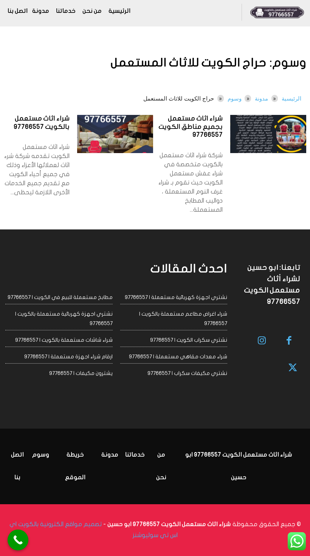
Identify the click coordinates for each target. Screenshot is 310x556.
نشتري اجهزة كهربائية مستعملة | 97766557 (176, 297)
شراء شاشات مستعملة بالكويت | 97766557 (64, 340)
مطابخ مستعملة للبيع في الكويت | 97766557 (60, 297)
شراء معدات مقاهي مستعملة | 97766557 (178, 356)
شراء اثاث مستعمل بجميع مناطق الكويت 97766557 (190, 127)
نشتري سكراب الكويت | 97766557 (188, 340)
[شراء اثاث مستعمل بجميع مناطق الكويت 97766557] (268, 134)
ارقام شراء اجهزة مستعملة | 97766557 (68, 356)
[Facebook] (289, 341)
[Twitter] (293, 368)
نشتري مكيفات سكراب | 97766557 (187, 373)
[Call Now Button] (18, 540)
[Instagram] (262, 341)
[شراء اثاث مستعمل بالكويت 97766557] (115, 134)
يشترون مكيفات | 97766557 (81, 373)
